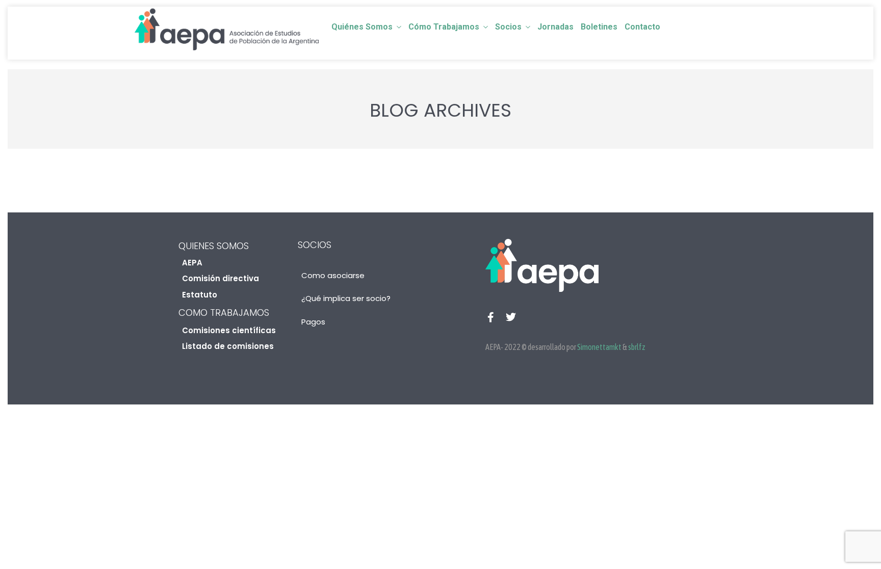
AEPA (192, 262)
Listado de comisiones (228, 346)
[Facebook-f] (490, 317)
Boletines (599, 27)
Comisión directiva (220, 278)
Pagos (313, 321)
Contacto (642, 27)
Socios (508, 27)
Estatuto (199, 294)
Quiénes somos (362, 27)
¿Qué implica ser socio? (346, 298)
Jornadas (555, 27)
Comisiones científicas (229, 330)
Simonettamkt (599, 346)
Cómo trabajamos (443, 27)
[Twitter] (511, 317)
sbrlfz (636, 346)
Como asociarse (333, 275)
